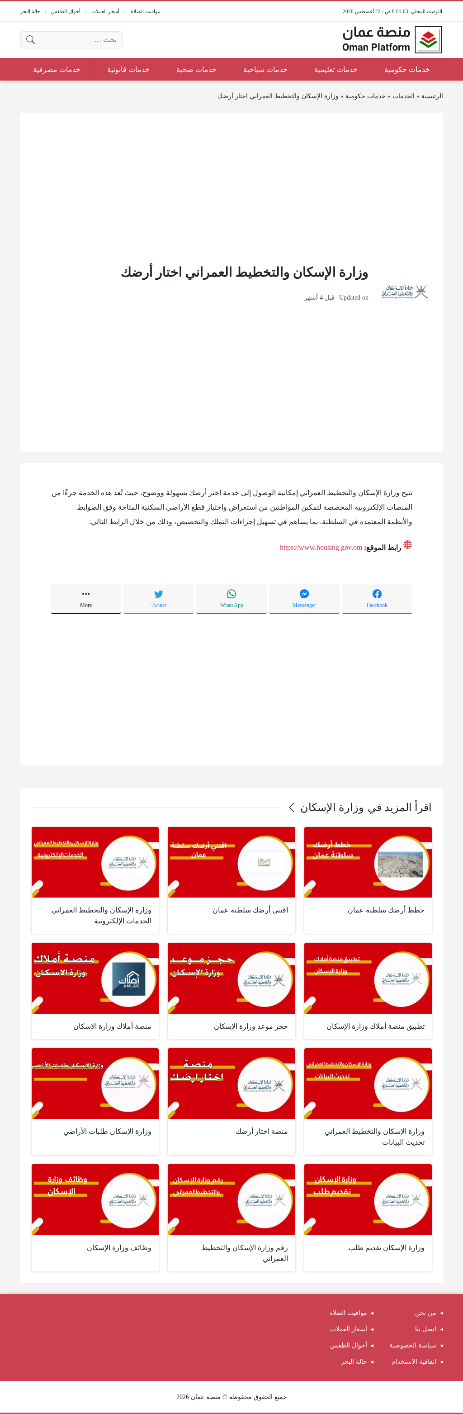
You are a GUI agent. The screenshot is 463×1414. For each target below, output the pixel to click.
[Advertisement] (232, 187)
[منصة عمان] (392, 39)
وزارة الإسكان (332, 807)
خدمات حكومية (365, 96)
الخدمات (403, 96)
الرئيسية (432, 96)
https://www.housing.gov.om (321, 547)
